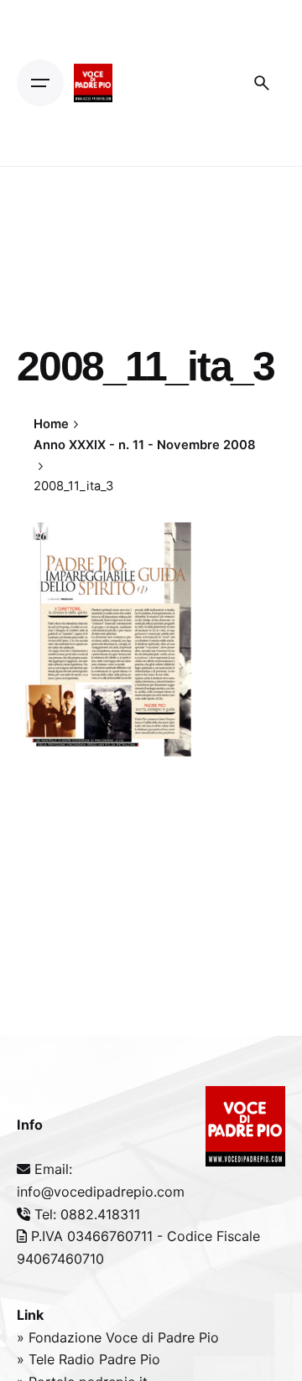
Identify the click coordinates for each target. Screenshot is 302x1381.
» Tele (38, 1359)
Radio (79, 1359)
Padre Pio (129, 1359)
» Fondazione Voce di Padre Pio (118, 1337)
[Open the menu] (40, 82)
